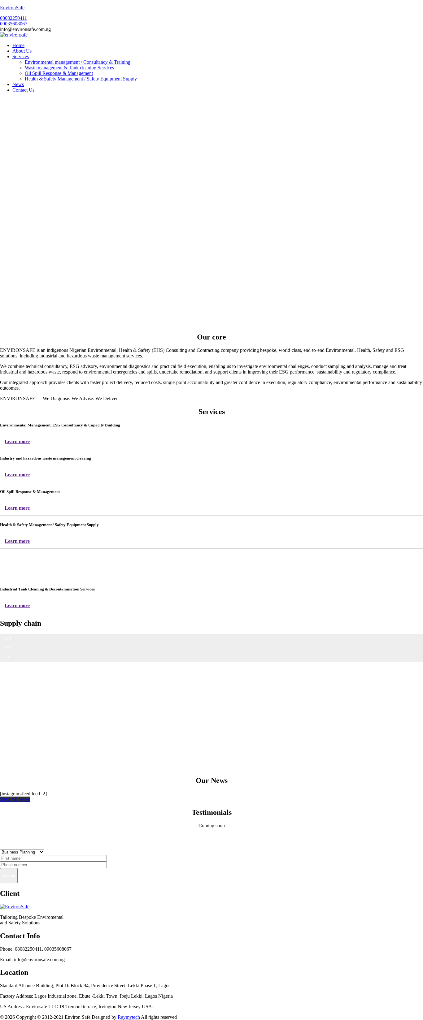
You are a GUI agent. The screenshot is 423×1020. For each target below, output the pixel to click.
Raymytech (129, 1017)
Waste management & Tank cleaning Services (69, 67)
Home (18, 45)
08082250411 (13, 18)
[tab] (211, 441)
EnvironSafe (12, 7)
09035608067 (13, 23)
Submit (8, 875)
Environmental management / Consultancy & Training (77, 62)
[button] (15, 799)
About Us (22, 51)
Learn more (17, 441)
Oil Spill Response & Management (59, 73)
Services (20, 56)
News (18, 84)
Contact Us (23, 90)
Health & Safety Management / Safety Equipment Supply (81, 78)
